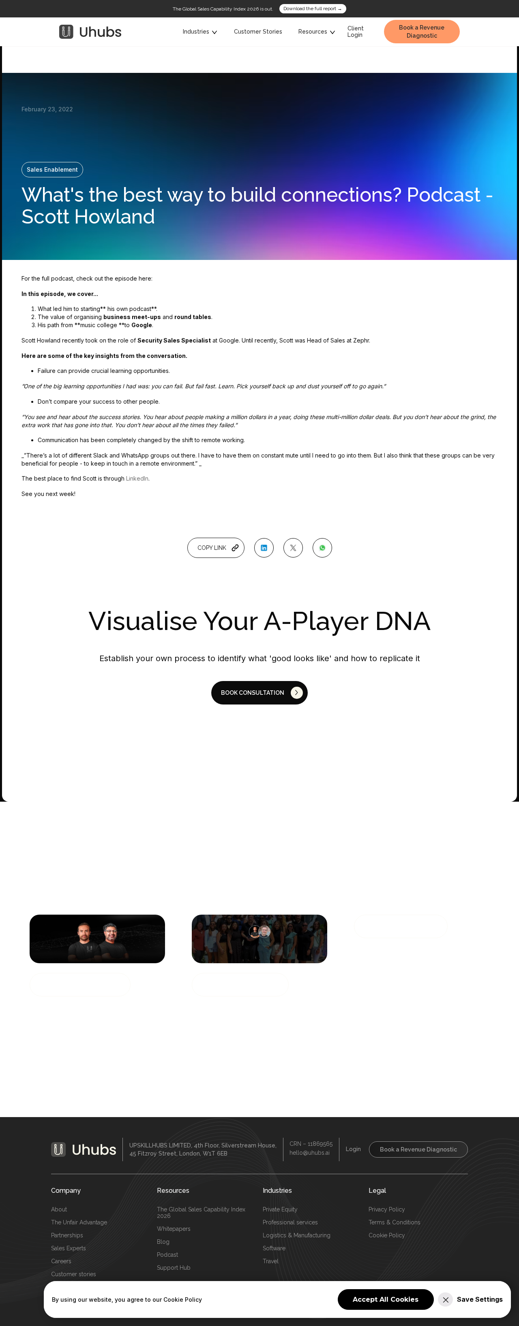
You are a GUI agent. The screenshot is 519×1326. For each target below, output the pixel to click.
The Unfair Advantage (79, 1222)
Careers (61, 1261)
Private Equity (280, 1209)
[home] (90, 32)
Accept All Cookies (385, 1299)
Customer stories (73, 1274)
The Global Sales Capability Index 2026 (201, 1212)
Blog (163, 1242)
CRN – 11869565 (311, 1144)
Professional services (290, 1222)
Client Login (355, 31)
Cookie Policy (387, 1235)
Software (274, 1248)
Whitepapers (174, 1229)
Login (353, 1149)
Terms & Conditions (394, 1222)
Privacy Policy (387, 1209)
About (59, 1209)
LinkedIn (137, 478)
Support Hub (174, 1267)
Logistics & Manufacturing (296, 1235)
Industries (277, 1190)
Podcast (167, 1255)
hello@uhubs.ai (310, 1152)
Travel (271, 1261)
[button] (200, 31)
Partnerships (67, 1235)
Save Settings (480, 1299)
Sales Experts (68, 1248)
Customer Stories (258, 31)
